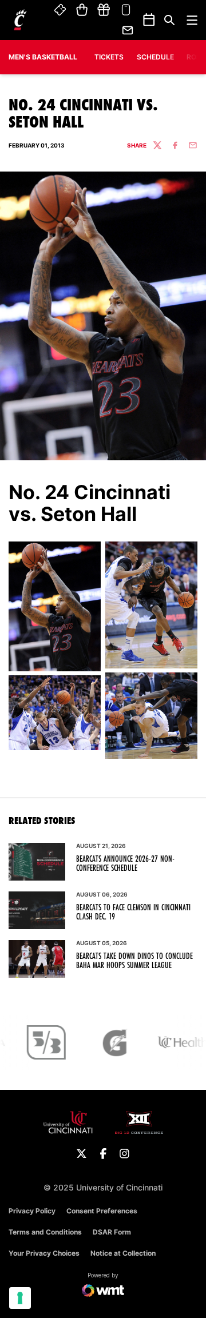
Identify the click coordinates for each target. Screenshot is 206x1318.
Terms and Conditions (45, 1232)
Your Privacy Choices (44, 1253)
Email (128, 30)
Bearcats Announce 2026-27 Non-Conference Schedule (125, 863)
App (125, 10)
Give (103, 10)
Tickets (60, 10)
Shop (82, 10)
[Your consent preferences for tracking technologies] (20, 1298)
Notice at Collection (123, 1253)
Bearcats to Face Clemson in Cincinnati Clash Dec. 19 (133, 912)
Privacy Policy (32, 1210)
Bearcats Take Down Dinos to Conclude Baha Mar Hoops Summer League (134, 960)
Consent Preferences (101, 1210)
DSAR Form (112, 1232)
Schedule (155, 57)
